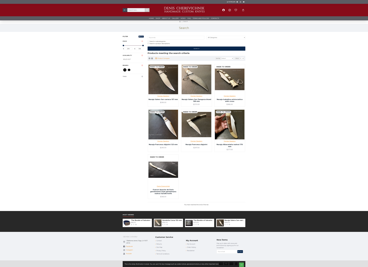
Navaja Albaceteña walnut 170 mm (230, 145)
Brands (125, 65)
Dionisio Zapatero (163, 96)
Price (125, 41)
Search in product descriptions (160, 43)
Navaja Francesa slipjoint (196, 144)
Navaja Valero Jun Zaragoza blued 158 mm (196, 100)
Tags (125, 76)
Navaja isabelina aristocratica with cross (230, 100)
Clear (142, 36)
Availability (127, 55)
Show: (237, 58)
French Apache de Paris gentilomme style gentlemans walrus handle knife (163, 192)
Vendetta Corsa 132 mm (172, 220)
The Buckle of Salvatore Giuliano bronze (141, 220)
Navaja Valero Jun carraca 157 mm (163, 99)
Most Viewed (128, 215)
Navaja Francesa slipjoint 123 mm (163, 144)
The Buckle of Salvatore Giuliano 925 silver (203, 220)
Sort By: (218, 58)
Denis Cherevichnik (163, 186)
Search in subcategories (158, 41)
